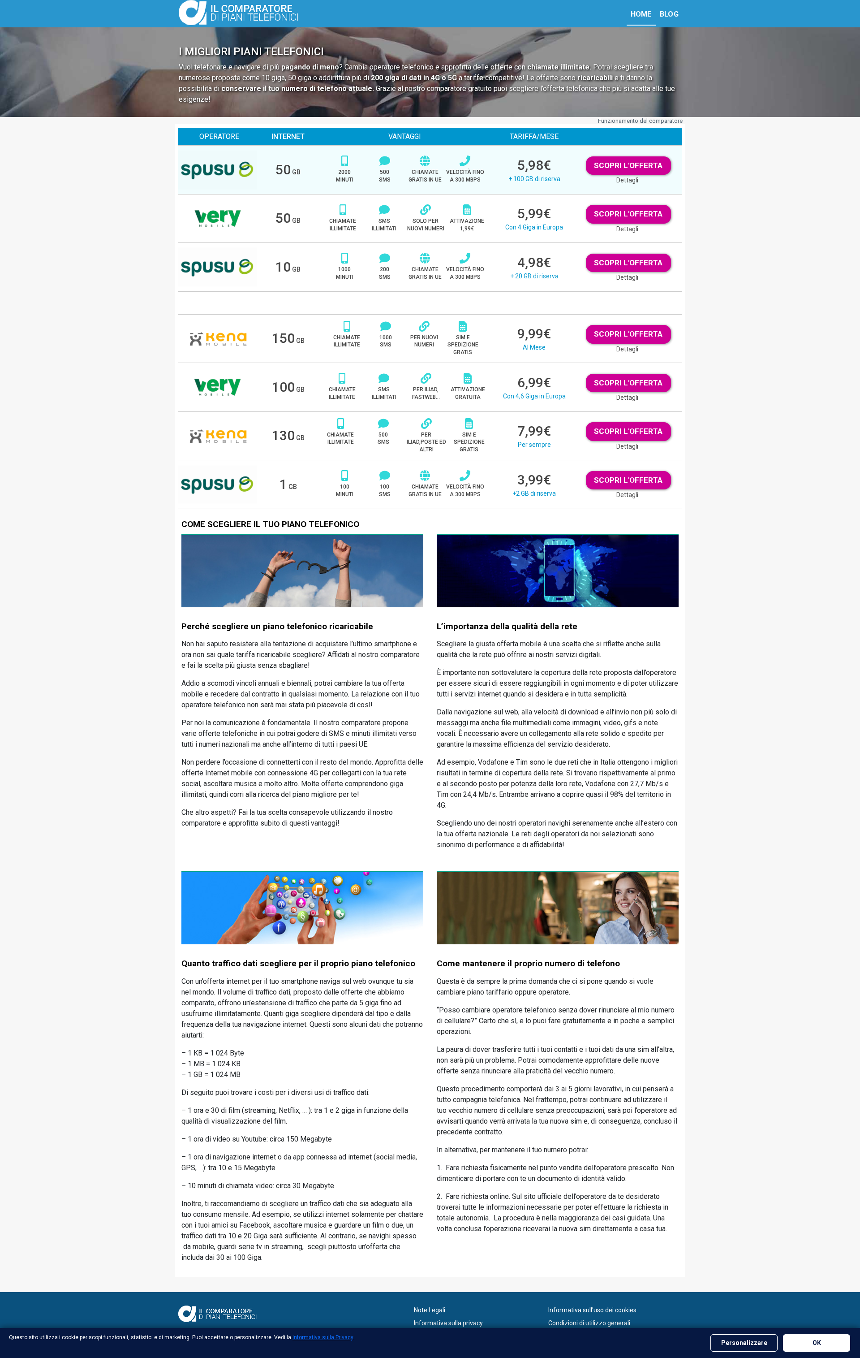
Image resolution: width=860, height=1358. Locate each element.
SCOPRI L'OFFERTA (628, 165)
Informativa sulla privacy (448, 1323)
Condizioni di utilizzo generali (589, 1323)
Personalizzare (744, 1342)
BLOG (669, 14)
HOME (641, 14)
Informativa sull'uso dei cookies (592, 1310)
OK (817, 1342)
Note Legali (429, 1310)
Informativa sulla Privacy (322, 1337)
